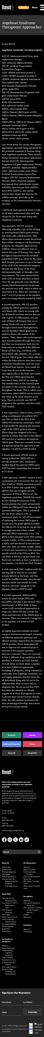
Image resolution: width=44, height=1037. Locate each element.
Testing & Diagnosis (9, 872)
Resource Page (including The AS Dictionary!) (9, 971)
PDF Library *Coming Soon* (31, 882)
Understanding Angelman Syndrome (7, 952)
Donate (23, 7)
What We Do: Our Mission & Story (9, 899)
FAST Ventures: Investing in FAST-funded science (32, 910)
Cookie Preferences (19, 1029)
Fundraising (27, 932)
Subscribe (32, 1012)
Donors (32, 744)
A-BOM (26, 915)
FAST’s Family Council (10, 917)
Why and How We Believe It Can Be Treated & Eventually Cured (9, 882)
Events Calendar (8, 926)
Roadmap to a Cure (9, 960)
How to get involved (9, 967)
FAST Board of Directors (7, 911)
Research (11, 735)
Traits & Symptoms (9, 877)
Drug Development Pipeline (9, 963)
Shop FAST (6, 929)
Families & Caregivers (11, 744)
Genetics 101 (6, 869)
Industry (32, 735)
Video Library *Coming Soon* (31, 887)
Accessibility (6, 1031)
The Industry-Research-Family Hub (32, 904)
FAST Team (6, 915)
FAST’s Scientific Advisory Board (9, 920)
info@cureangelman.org (15, 830)
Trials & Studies (7, 957)
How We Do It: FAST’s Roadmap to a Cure (9, 905)
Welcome (5, 946)
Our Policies (6, 1029)
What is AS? (6, 867)
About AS (11, 753)
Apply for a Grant (29, 869)
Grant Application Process (29, 873)
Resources (27, 879)
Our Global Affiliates (9, 924)
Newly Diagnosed (8, 948)
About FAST (32, 753)
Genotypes (6, 874)
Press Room (6, 931)
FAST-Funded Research (31, 877)
